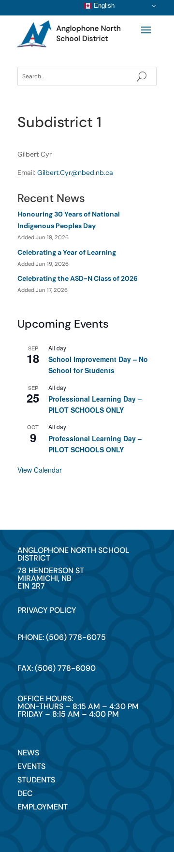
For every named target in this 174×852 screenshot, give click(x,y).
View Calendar (39, 470)
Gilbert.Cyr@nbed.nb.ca (75, 172)
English (103, 5)
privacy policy (46, 610)
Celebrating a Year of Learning (66, 252)
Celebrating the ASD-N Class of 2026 (77, 278)
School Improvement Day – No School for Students (98, 364)
